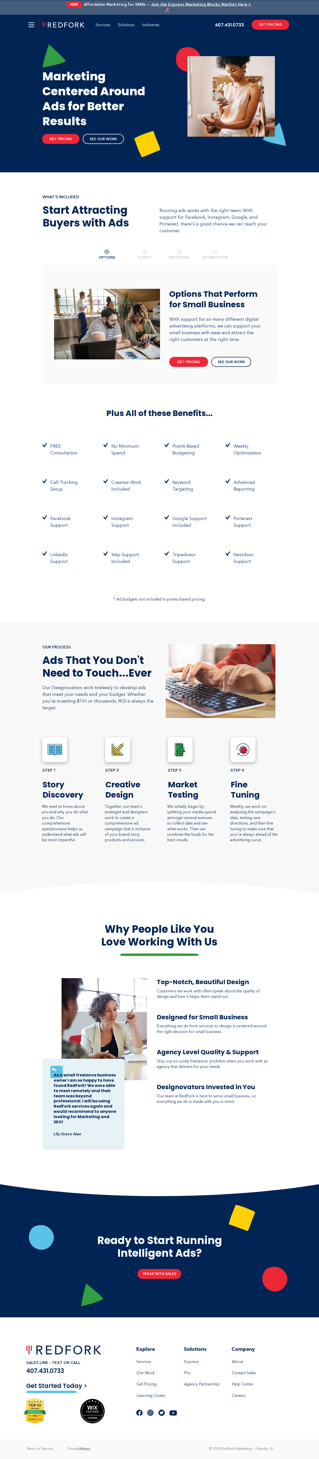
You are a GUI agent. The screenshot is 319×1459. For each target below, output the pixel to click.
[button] (31, 24)
